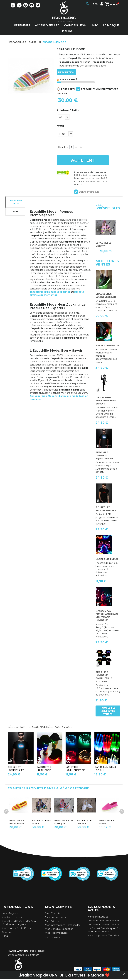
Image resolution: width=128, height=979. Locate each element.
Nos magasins (10, 913)
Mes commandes (55, 917)
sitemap (7, 931)
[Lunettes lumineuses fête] (78, 748)
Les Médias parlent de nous (104, 924)
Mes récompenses (56, 932)
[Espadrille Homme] (67, 805)
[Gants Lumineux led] (107, 748)
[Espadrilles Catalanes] (112, 805)
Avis (15, 211)
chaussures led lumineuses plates (50, 291)
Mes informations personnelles (62, 924)
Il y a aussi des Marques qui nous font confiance (104, 930)
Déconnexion (53, 937)
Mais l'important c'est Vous (103, 935)
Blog (5, 935)
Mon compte (53, 913)
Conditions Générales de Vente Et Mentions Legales (20, 923)
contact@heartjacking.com (23, 954)
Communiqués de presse (17, 928)
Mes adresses (53, 921)
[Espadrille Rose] (44, 805)
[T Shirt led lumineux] (21, 748)
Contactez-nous (12, 917)
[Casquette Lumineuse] (49, 748)
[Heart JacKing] (64, 17)
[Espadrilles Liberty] (89, 805)
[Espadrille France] (22, 805)
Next (112, 230)
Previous (98, 230)
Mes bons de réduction (59, 928)
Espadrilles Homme (23, 42)
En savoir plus (16, 202)
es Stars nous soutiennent (104, 920)
